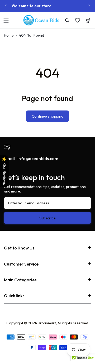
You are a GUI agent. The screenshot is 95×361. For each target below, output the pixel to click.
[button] (6, 20)
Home (9, 35)
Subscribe (47, 218)
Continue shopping (47, 116)
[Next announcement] (89, 6)
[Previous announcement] (6, 6)
